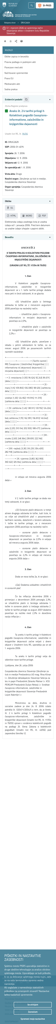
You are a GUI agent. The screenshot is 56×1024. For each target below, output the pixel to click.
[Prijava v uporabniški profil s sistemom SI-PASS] (45, 5)
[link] (9, 22)
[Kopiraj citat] (26, 99)
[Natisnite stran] (21, 41)
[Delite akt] (16, 41)
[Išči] (31, 5)
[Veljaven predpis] (6, 110)
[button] (28, 99)
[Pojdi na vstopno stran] (9, 6)
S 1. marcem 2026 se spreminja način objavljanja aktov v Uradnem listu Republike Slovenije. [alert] (28, 31)
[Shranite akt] (10, 41)
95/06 (25, 133)
